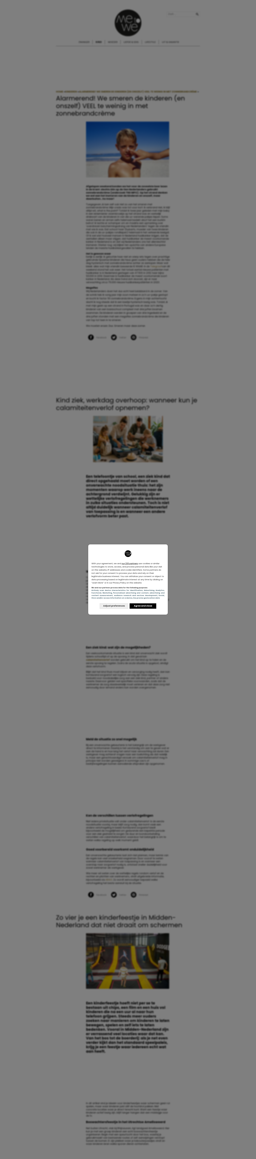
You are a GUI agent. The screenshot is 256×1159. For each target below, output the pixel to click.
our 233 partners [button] (130, 563)
